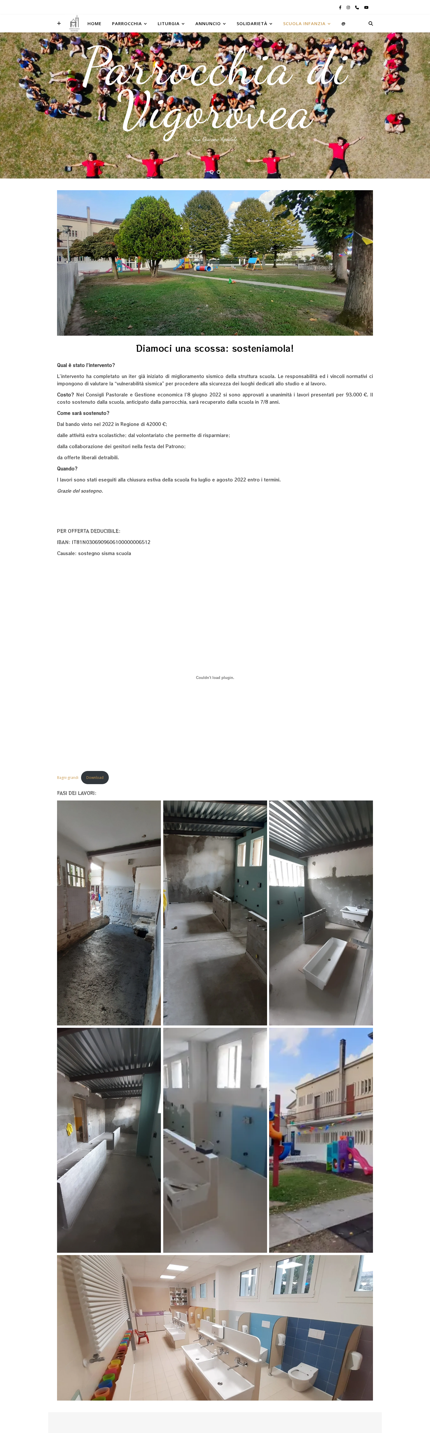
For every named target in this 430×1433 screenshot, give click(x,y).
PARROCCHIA (127, 23)
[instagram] (349, 7)
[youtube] (366, 7)
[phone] (357, 7)
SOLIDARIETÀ (252, 23)
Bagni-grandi (67, 777)
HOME (94, 23)
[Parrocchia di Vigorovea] (74, 23)
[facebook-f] (340, 7)
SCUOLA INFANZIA (304, 23)
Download (95, 777)
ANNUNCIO (208, 23)
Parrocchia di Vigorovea (215, 88)
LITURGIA (169, 23)
